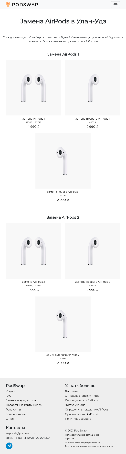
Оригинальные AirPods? (81, 414)
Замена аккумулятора (21, 400)
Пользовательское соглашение (82, 435)
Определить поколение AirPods (86, 409)
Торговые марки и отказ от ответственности (89, 446)
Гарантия (70, 438)
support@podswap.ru (20, 433)
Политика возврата (78, 418)
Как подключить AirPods (81, 400)
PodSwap (24, 4)
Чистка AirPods (75, 405)
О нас (10, 418)
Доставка (71, 391)
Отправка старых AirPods (82, 395)
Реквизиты (13, 409)
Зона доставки (16, 414)
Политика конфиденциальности (82, 442)
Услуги (10, 391)
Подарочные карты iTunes (24, 405)
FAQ (8, 395)
